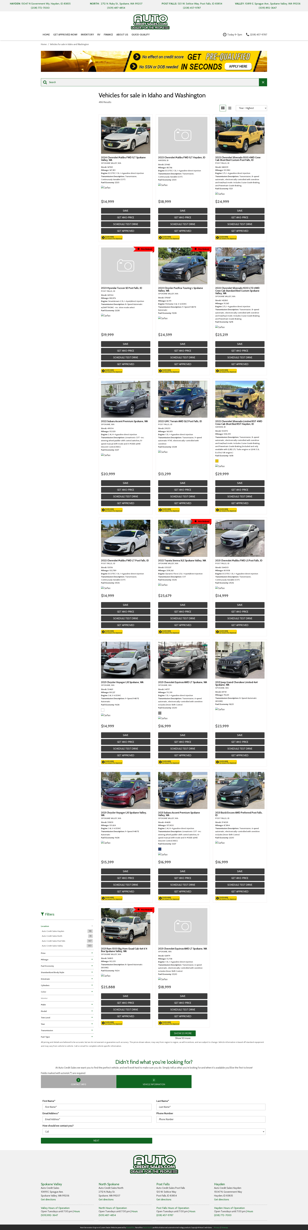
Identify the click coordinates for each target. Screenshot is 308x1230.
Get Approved (125, 231)
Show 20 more (183, 1033)
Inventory (87, 34)
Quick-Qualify (141, 34)
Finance (108, 34)
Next (96, 1140)
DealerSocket (147, 1227)
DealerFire (130, 1227)
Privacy (216, 1227)
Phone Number (164, 1113)
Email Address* (51, 1113)
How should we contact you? (58, 1125)
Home (46, 34)
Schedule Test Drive (125, 224)
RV (98, 34)
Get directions (48, 1199)
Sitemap (224, 1227)
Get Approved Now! (65, 34)
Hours (77, 1211)
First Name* (49, 1101)
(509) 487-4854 (107, 1215)
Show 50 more (183, 1038)
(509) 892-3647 (49, 1215)
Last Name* (162, 1101)
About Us (122, 34)
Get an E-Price (125, 217)
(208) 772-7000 (222, 1215)
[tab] (78, 1081)
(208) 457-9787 (164, 1215)
